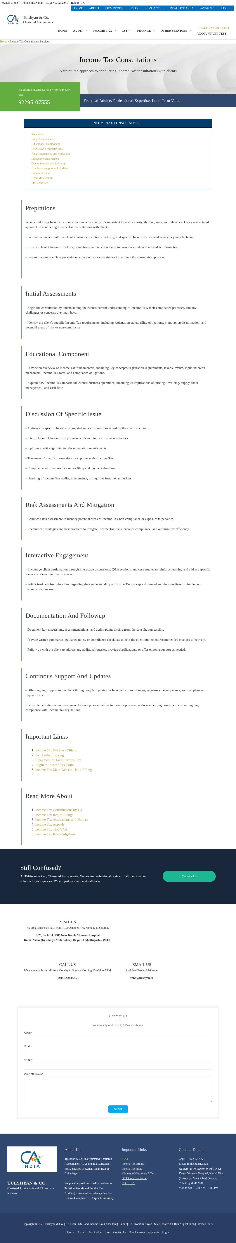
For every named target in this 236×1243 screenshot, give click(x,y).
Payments (153, 1232)
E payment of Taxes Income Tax (58, 760)
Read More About (42, 177)
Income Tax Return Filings (54, 815)
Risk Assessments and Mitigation (51, 153)
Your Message (33, 1073)
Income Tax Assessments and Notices (61, 819)
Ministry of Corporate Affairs (139, 1173)
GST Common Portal (134, 1178)
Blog (107, 1232)
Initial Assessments (42, 139)
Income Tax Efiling (133, 1163)
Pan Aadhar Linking (49, 755)
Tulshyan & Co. (36, 17)
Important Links (41, 173)
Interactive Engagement (45, 158)
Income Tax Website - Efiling (56, 750)
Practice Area (137, 1232)
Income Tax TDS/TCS (51, 829)
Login (165, 1232)
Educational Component (46, 143)
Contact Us (119, 1232)
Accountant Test (212, 33)
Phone (27, 1060)
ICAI (125, 1158)
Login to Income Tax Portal (54, 765)
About (81, 1232)
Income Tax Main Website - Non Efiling (63, 770)
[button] (212, 28)
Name (27, 1032)
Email (27, 1046)
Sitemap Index (205, 1224)
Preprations (38, 134)
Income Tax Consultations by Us (58, 810)
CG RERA (128, 1183)
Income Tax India (132, 1168)
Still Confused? (40, 182)
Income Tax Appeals (49, 824)
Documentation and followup (49, 163)
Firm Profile (95, 1232)
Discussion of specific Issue (48, 148)
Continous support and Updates (50, 168)
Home (70, 1232)
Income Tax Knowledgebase (55, 834)
